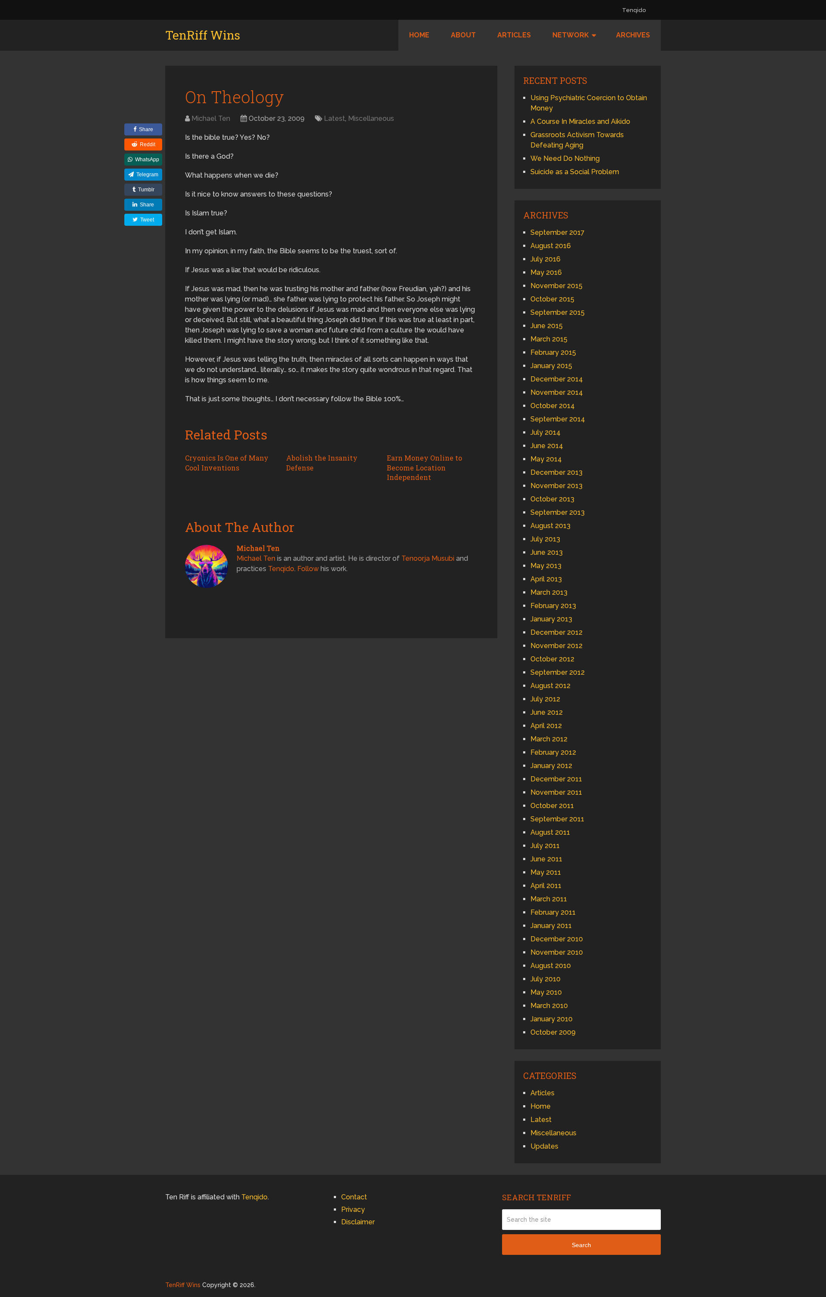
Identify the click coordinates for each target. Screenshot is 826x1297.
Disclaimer (358, 1222)
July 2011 (545, 846)
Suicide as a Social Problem (574, 172)
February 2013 (553, 606)
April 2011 (545, 886)
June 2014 (546, 446)
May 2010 (546, 992)
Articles (514, 35)
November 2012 (556, 646)
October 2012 (552, 659)
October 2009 (553, 1032)
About (463, 35)
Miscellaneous (371, 118)
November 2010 (556, 952)
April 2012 (546, 726)
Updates (544, 1146)
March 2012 (548, 739)
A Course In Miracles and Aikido (580, 121)
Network (570, 35)
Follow (308, 569)
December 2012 (556, 632)
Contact (354, 1197)
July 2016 (545, 259)
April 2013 (546, 579)
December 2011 (556, 779)
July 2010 (545, 979)
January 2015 (551, 366)
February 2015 (553, 352)
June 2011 (546, 859)
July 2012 (545, 699)
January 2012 (551, 766)
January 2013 (551, 619)
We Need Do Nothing (565, 158)
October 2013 (552, 499)
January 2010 (551, 1019)
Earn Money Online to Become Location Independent (424, 467)
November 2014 (556, 392)
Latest (334, 118)
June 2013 (546, 552)
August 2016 (550, 246)
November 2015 (556, 286)
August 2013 (550, 526)
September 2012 (557, 672)
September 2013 (557, 512)
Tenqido (634, 10)
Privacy (353, 1209)
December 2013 (556, 472)
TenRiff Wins (202, 35)
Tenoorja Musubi (427, 558)
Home (419, 35)
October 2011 (552, 806)
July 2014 (545, 432)
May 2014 (546, 459)
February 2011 (553, 912)
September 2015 (557, 312)
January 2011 (551, 926)
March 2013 (548, 592)
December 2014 (556, 379)
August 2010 (550, 966)
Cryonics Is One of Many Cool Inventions (226, 462)
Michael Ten (210, 118)
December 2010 (556, 939)
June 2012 (546, 712)
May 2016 (546, 272)
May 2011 (545, 872)
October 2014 (552, 406)
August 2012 (550, 686)
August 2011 (550, 832)
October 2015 (552, 299)
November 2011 (556, 792)
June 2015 (546, 326)
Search (581, 1245)
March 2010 (549, 1006)
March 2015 (548, 339)
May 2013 (545, 566)
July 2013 (545, 539)
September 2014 (557, 419)
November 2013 (556, 486)
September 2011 (557, 819)
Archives (633, 35)
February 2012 (553, 752)
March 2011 (548, 899)
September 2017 (557, 232)
